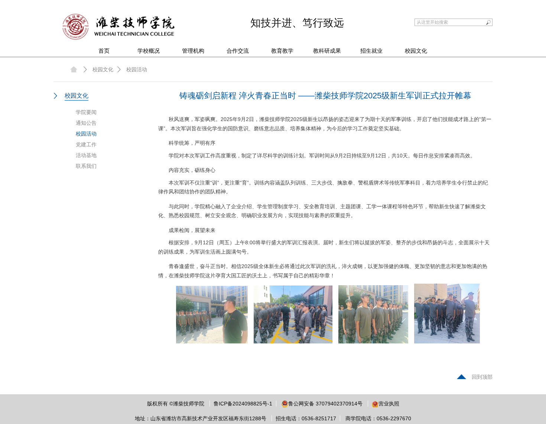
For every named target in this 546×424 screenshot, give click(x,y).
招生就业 (371, 51)
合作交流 (238, 51)
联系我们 (86, 166)
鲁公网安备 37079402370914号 (325, 404)
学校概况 (148, 51)
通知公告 (86, 123)
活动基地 (86, 155)
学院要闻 (86, 112)
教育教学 (282, 51)
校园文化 (416, 51)
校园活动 (136, 69)
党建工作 (86, 144)
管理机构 (193, 51)
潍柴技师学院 (188, 404)
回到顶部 (482, 377)
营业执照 (388, 404)
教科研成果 (327, 51)
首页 (104, 51)
